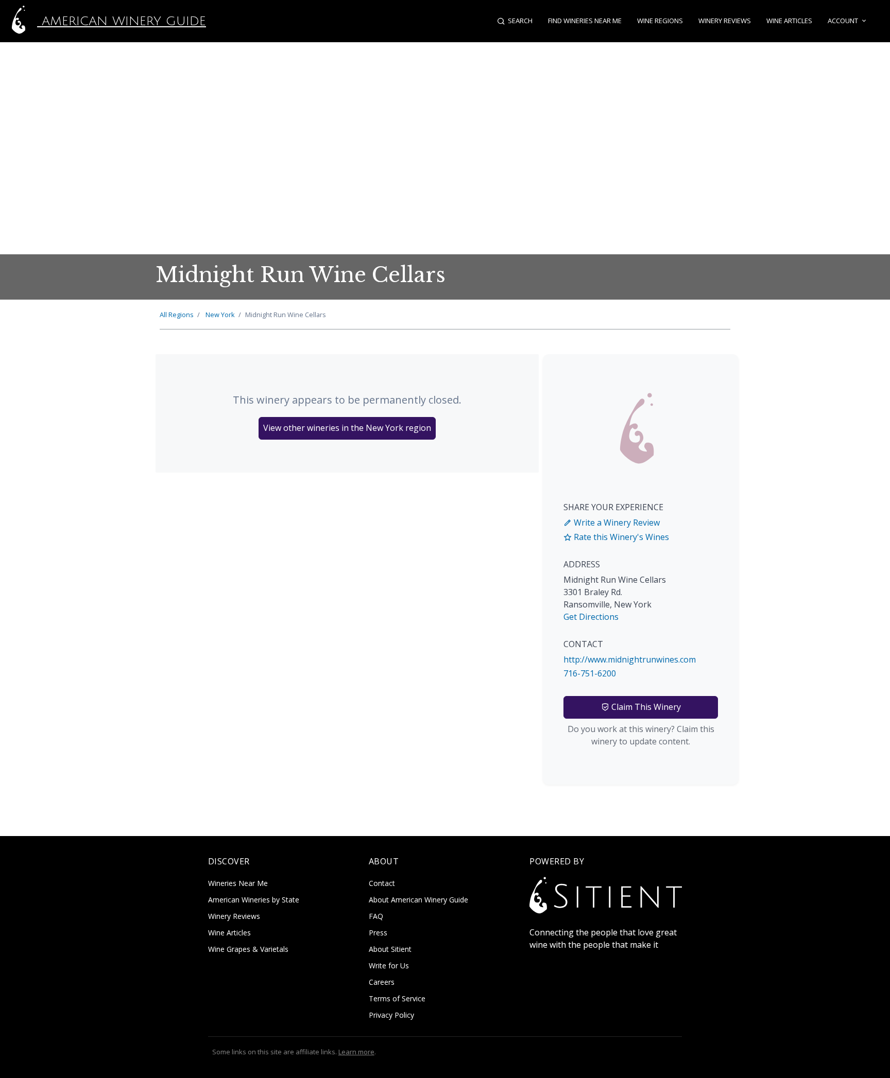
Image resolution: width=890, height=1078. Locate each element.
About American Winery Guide (418, 900)
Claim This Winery (645, 706)
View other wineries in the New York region (347, 427)
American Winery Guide (121, 21)
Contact (382, 883)
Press (378, 932)
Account (843, 20)
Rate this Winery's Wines (620, 537)
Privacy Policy (391, 1015)
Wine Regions (660, 20)
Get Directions (591, 616)
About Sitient (390, 949)
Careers (382, 982)
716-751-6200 (589, 673)
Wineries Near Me (238, 883)
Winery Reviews (724, 20)
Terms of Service (397, 998)
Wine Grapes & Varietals (248, 949)
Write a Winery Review (616, 522)
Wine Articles (789, 20)
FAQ (376, 916)
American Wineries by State (253, 900)
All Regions (177, 314)
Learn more (356, 1051)
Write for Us (389, 965)
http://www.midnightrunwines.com (629, 659)
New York (220, 314)
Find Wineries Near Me (585, 20)
